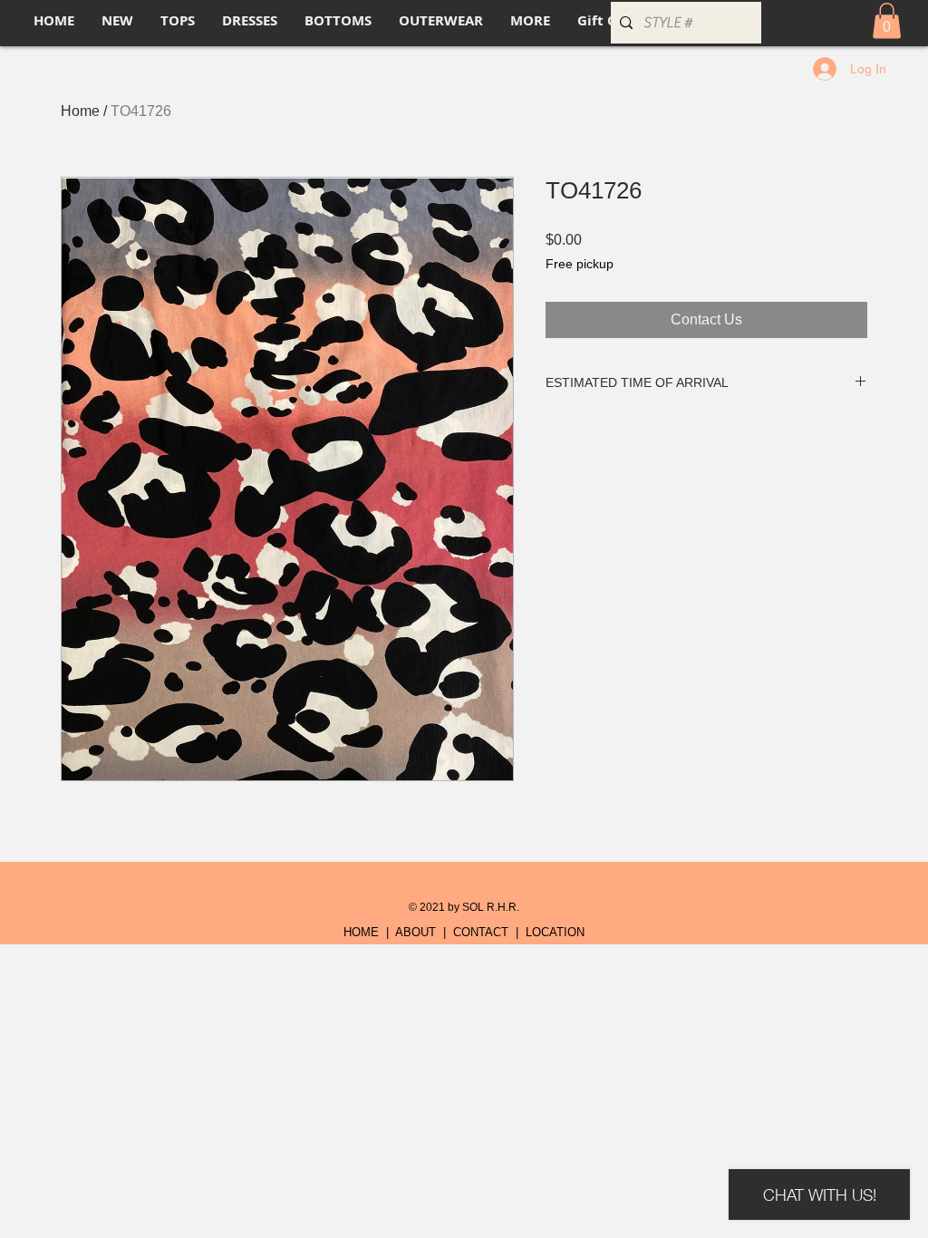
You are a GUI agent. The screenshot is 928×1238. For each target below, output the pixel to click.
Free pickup (580, 263)
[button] (887, 20)
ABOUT (415, 932)
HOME (361, 932)
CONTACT (480, 932)
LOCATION (555, 932)
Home (80, 111)
